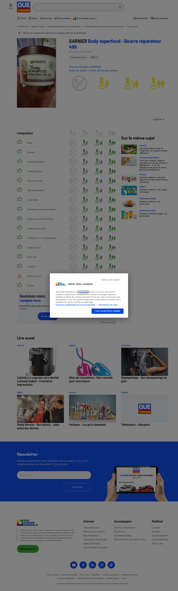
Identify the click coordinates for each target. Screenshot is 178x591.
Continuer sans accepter (110, 280)
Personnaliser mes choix (108, 305)
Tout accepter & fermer (107, 311)
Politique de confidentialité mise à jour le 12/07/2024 (75, 305)
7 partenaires (83, 292)
